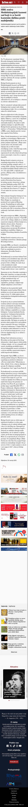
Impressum (14, 791)
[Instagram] (17, 746)
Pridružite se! (14, 761)
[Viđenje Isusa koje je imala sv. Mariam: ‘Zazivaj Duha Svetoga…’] (4, 612)
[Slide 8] (17, 700)
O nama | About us (14, 788)
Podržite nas (14, 793)
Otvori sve (14, 652)
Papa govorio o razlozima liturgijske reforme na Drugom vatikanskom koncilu (17, 645)
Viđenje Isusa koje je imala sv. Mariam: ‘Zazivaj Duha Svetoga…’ (17, 611)
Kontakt (14, 797)
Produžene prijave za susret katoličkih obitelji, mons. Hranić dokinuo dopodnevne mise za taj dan (17, 621)
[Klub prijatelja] (18, 2)
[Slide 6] (15, 700)
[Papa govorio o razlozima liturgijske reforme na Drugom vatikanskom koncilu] (4, 646)
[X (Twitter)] (11, 746)
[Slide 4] (12, 700)
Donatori (14, 795)
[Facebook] (8, 746)
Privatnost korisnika (14, 802)
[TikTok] (14, 746)
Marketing (14, 799)
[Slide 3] (11, 700)
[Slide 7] (16, 700)
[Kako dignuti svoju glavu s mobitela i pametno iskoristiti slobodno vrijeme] (4, 638)
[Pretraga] (14, 2)
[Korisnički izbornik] (22, 2)
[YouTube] (20, 746)
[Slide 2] (10, 700)
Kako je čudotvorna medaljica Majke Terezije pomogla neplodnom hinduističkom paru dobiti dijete (17, 629)
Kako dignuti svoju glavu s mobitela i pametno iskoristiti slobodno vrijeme (17, 637)
